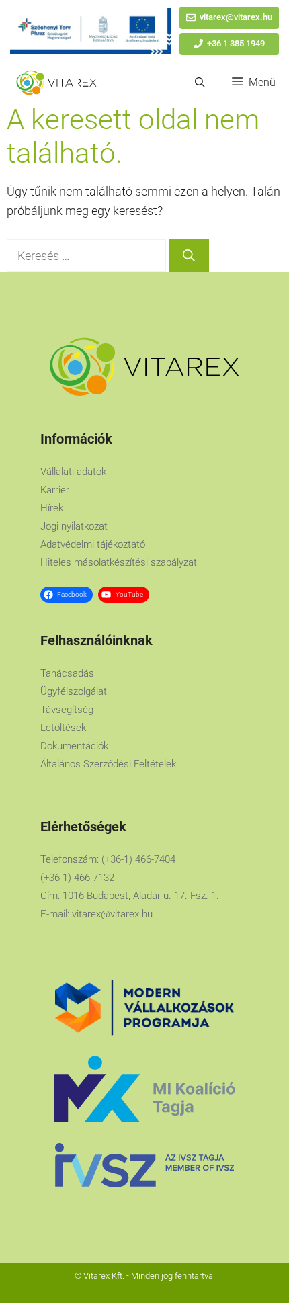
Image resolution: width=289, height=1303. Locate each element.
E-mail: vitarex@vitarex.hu (96, 914)
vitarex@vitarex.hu (236, 17)
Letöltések (63, 728)
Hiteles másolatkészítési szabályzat (118, 562)
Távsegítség (66, 710)
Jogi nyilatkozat (74, 526)
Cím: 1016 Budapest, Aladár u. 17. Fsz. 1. (129, 896)
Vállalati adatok (73, 472)
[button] (199, 82)
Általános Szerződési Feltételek (108, 764)
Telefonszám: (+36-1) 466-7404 (107, 859)
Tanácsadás (67, 673)
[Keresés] (189, 255)
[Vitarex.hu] (56, 82)
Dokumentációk (74, 746)
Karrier (54, 490)
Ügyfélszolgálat (73, 691)
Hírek (51, 508)
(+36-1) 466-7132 (77, 878)
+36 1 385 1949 (236, 43)
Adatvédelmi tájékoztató (92, 544)
